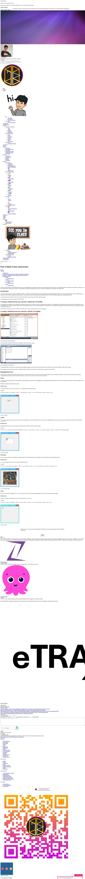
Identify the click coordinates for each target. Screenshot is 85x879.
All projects (5, 214)
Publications (5, 748)
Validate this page (6, 775)
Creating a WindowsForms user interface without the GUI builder (16, 274)
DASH (4, 762)
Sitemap (4, 753)
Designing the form (7, 276)
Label (6, 284)
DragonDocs (5, 763)
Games (4, 744)
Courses (4, 736)
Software (8, 736)
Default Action (11, 278)
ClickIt (4, 761)
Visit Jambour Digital (7, 776)
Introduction (5, 273)
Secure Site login (6, 751)
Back (2, 705)
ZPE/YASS (5, 768)
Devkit (4, 215)
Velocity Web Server (7, 766)
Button (6, 277)
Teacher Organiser (6, 765)
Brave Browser (6, 784)
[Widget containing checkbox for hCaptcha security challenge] (9, 728)
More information (3, 562)
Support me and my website (8, 773)
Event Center (5, 742)
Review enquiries (6, 750)
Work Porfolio (6, 786)
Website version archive (7, 777)
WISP (4, 767)
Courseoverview (2, 270)
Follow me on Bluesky (4, 706)
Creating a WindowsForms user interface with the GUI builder (15, 275)
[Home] (12, 86)
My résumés (5, 123)
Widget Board (5, 259)
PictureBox (7, 281)
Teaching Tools (6, 258)
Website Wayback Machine (8, 778)
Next (5, 705)
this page (67, 8)
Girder (4, 764)
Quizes (4, 145)
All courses (5, 144)
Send (2, 731)
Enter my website (4, 7)
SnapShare (5, 752)
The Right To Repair (7, 785)
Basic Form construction (19, 736)
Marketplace (5, 746)
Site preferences (6, 754)
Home (1, 736)
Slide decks (5, 755)
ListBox (7, 279)
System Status (5, 774)
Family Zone (5, 743)
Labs (4, 218)
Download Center (6, 741)
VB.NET (12, 736)
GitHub (4, 217)
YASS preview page (7, 779)
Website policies (6, 124)
